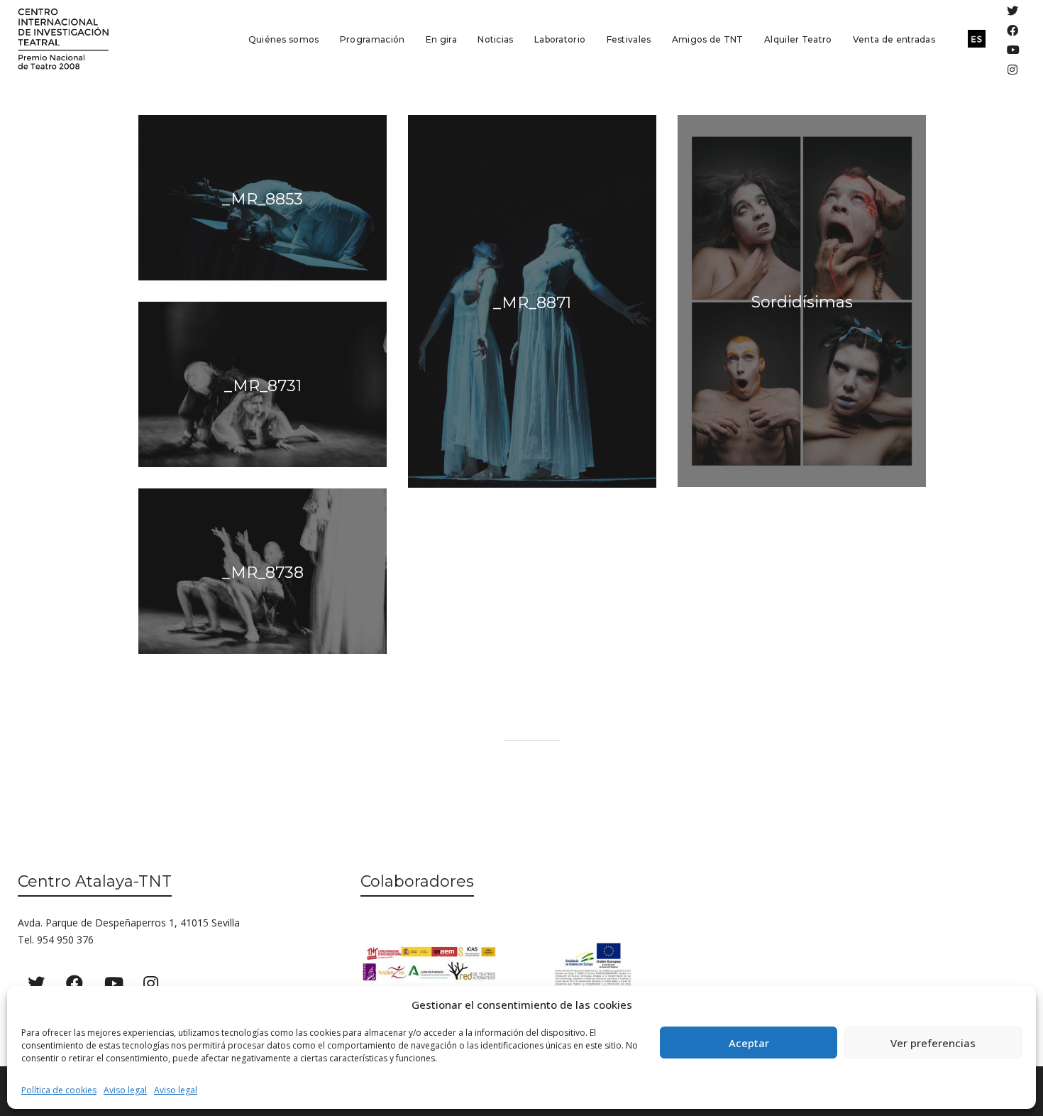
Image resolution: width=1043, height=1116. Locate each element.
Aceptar (749, 1043)
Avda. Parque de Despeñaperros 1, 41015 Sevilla (129, 922)
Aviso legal (125, 1090)
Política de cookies (58, 1090)
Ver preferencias (933, 1043)
